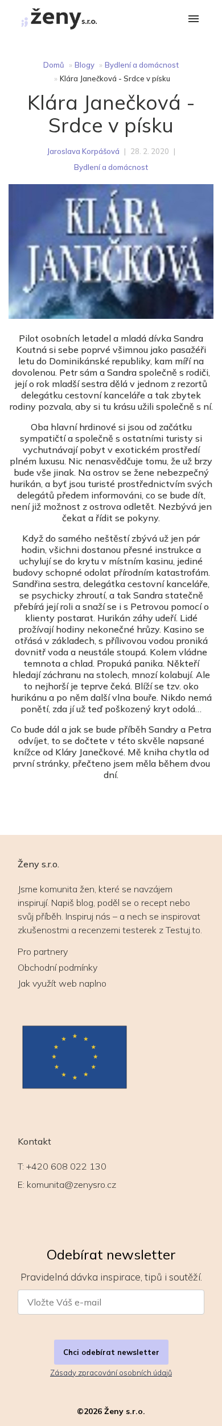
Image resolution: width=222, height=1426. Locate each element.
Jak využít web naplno (62, 983)
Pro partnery (43, 951)
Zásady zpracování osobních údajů (111, 1372)
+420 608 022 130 (66, 1166)
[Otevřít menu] (193, 19)
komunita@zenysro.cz (71, 1184)
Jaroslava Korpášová (83, 151)
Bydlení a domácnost (142, 64)
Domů (53, 64)
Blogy (84, 64)
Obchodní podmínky (57, 967)
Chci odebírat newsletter (111, 1352)
